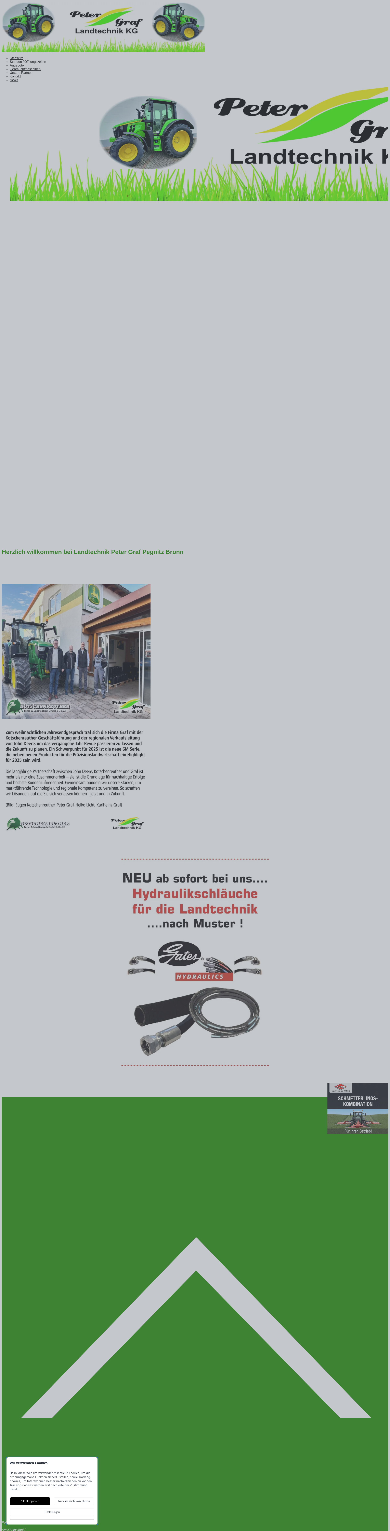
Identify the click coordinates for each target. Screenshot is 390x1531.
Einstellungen (52, 1512)
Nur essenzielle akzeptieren (74, 1501)
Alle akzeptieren (30, 1501)
